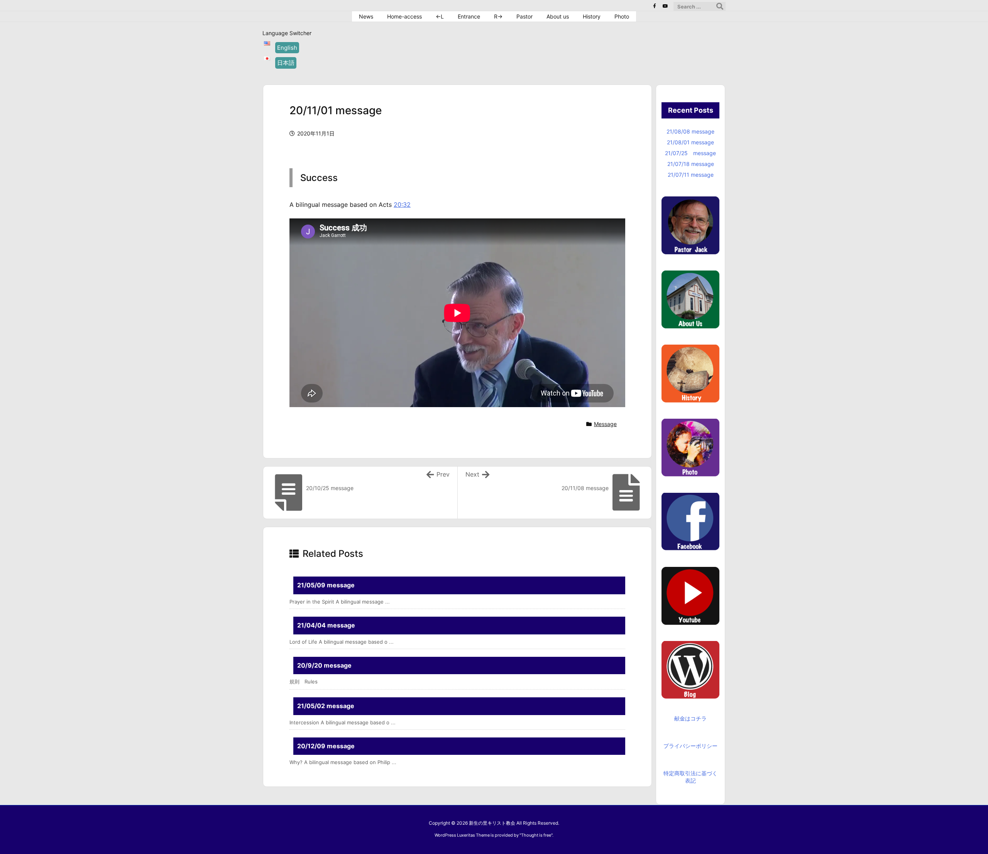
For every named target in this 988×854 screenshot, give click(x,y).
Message (605, 424)
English (287, 47)
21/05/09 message (326, 585)
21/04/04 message (326, 625)
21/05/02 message (325, 706)
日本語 (285, 62)
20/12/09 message (326, 746)
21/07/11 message (691, 174)
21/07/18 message (690, 164)
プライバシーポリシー (690, 745)
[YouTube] (665, 6)
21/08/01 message (690, 142)
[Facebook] (654, 6)
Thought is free (536, 835)
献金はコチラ (690, 718)
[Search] (720, 6)
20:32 (402, 204)
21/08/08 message (690, 131)
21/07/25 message (690, 153)
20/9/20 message (324, 665)
